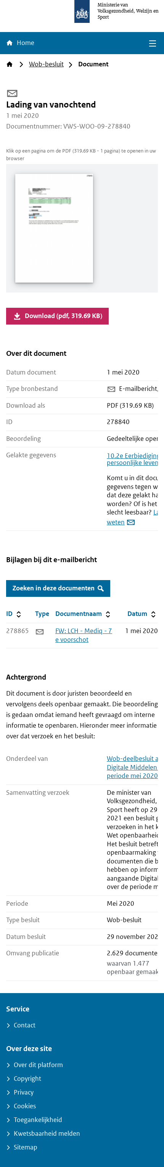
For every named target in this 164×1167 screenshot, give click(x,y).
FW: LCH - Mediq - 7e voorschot (83, 635)
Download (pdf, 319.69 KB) (63, 316)
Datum (142, 613)
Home (24, 43)
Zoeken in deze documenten (54, 588)
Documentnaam (83, 613)
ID (19, 613)
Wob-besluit (46, 64)
